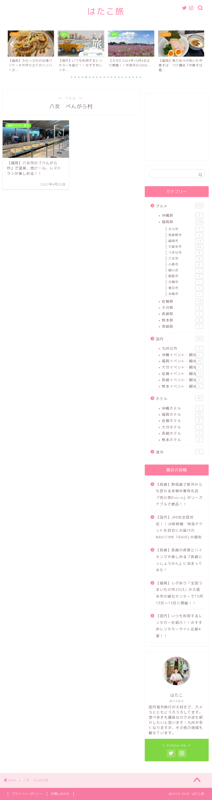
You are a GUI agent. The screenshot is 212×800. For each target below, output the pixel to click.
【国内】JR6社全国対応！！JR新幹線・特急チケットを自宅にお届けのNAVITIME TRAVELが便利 (179, 527)
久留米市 (184, 246)
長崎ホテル (181, 433)
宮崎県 (181, 326)
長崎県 (181, 313)
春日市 (184, 288)
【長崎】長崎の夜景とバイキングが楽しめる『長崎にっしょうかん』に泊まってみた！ (179, 559)
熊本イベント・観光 (181, 386)
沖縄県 (181, 215)
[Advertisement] (177, 129)
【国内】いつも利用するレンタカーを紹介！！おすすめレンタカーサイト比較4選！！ (179, 625)
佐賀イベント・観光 (181, 373)
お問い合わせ (60, 794)
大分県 (181, 307)
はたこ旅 (106, 11)
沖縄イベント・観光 (181, 354)
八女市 (184, 258)
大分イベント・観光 (181, 367)
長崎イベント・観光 (181, 379)
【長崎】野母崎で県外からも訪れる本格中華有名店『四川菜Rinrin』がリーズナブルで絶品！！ (179, 494)
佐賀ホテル (181, 420)
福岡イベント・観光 (181, 360)
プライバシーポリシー (27, 794)
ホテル (178, 398)
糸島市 (184, 294)
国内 (178, 338)
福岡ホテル (181, 414)
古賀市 (184, 282)
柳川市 (184, 270)
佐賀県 (181, 301)
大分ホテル (181, 427)
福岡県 (182, 221)
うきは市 (184, 252)
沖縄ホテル (181, 408)
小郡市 (184, 264)
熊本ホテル (181, 439)
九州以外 (181, 348)
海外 (178, 452)
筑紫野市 (184, 235)
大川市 (184, 229)
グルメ (179, 205)
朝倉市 (184, 276)
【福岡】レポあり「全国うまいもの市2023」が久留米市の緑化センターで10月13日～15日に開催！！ (179, 593)
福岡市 (184, 241)
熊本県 (181, 320)
